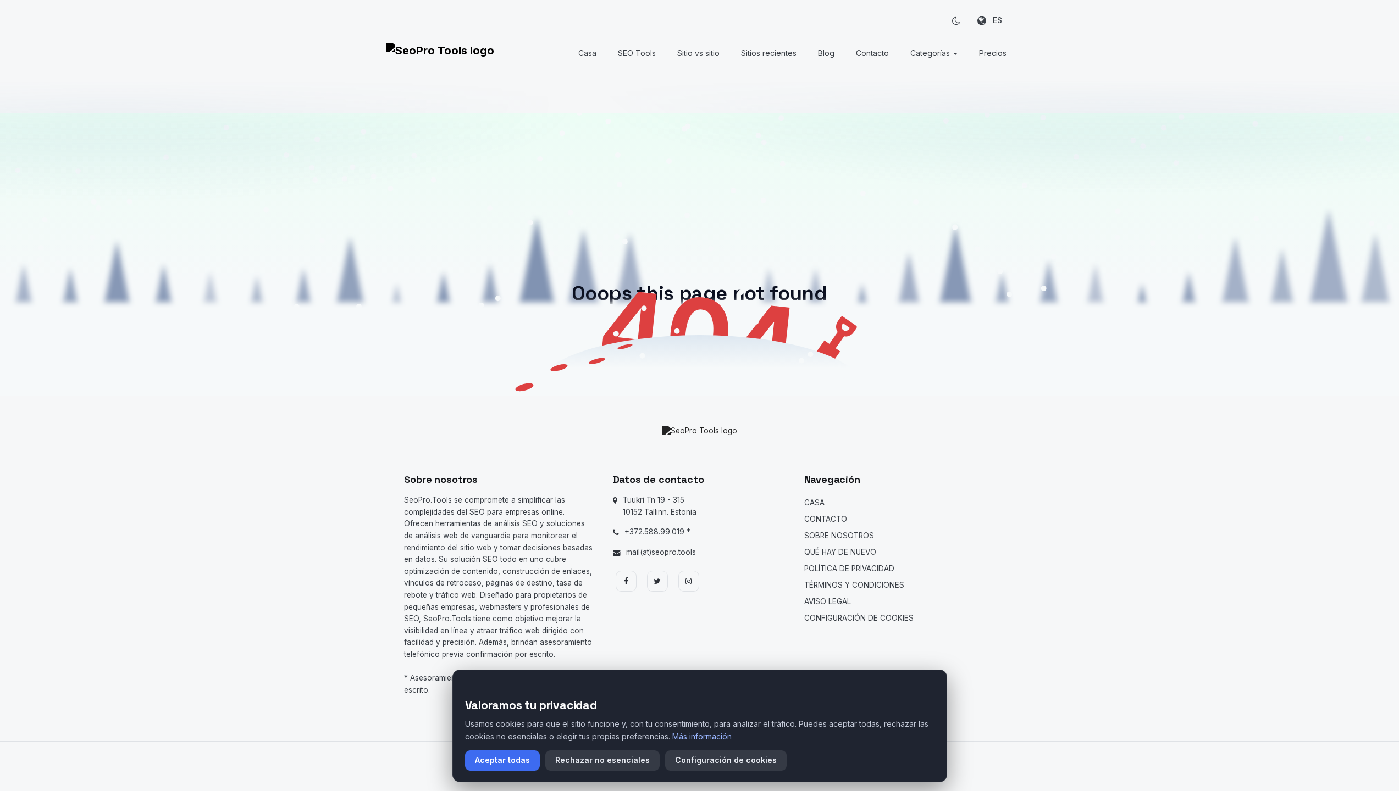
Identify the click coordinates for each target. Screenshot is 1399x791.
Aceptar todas (502, 760)
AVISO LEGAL (827, 601)
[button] (956, 20)
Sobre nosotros (839, 535)
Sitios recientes (769, 53)
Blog (826, 53)
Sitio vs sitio (698, 53)
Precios (993, 53)
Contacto (872, 53)
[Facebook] (626, 581)
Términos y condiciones (854, 585)
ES (994, 20)
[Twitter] (657, 581)
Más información (702, 736)
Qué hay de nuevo (840, 552)
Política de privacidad (849, 568)
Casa (587, 53)
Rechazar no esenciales (602, 760)
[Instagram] (688, 581)
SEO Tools (637, 53)
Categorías (931, 53)
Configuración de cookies (859, 618)
